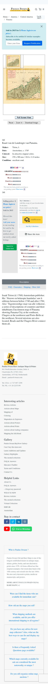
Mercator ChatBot (10, 465)
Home (5, 16)
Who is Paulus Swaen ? (18, 549)
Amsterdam (8, 510)
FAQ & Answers (10, 461)
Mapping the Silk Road (12, 433)
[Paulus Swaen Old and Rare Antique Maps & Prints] (20, 9)
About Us (7, 482)
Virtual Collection (10, 503)
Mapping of (8, 412)
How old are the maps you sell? (22, 605)
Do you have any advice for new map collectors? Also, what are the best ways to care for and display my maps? (24, 634)
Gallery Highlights (11, 454)
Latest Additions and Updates (15, 450)
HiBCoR (7, 507)
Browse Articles (10, 405)
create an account (26, 213)
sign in (38, 210)
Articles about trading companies (16, 430)
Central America (26, 16)
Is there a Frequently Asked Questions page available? (24, 649)
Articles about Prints (11, 426)
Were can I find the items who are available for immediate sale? (24, 595)
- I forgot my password (12, 489)
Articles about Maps (11, 408)
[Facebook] (7, 521)
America (14, 16)
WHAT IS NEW (10, 493)
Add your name (9, 222)
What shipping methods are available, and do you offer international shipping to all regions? (24, 617)
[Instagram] (25, 521)
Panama (9, 19)
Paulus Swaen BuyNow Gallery (15, 443)
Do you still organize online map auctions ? (24, 675)
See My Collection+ (32, 226)
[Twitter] (13, 521)
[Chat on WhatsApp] (21, 528)
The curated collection (12, 457)
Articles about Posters (12, 423)
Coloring (7, 415)
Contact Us (8, 472)
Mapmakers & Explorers (13, 419)
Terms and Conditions (12, 468)
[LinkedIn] (19, 521)
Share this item (33, 234)
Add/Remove (35, 219)
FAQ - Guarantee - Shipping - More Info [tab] (24, 287)
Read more (20, 189)
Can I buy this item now (13, 447)
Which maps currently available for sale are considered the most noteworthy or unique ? (24, 662)
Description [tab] (24, 282)
